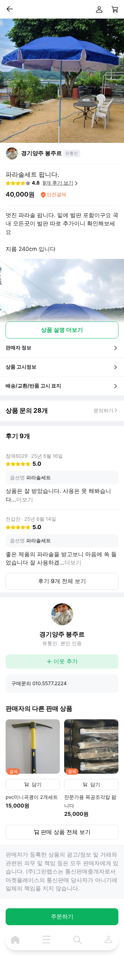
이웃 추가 (66, 661)
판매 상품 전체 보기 (66, 832)
